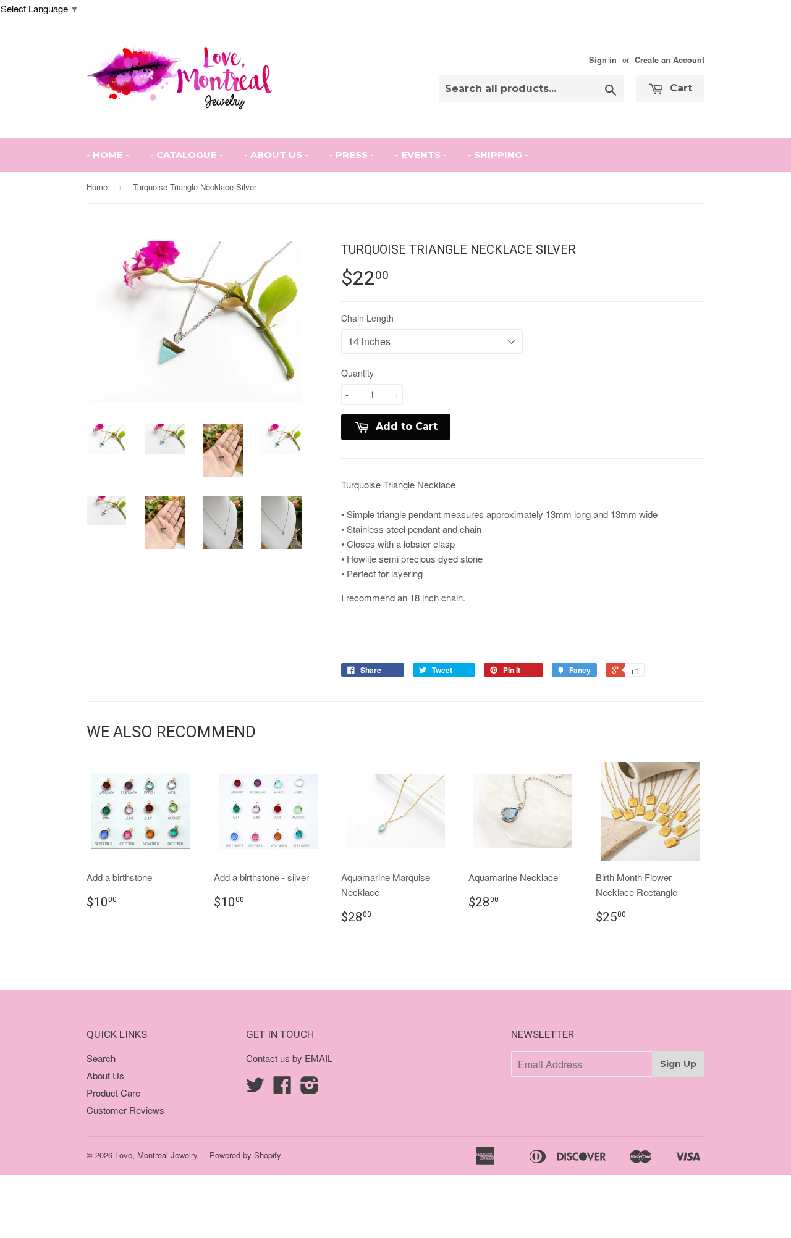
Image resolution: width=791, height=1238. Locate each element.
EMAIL (318, 1058)
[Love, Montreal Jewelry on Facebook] (282, 1088)
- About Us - (276, 155)
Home (97, 187)
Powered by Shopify (245, 1155)
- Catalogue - (186, 155)
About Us (105, 1075)
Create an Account (669, 59)
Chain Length (367, 318)
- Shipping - (498, 155)
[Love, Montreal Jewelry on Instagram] (309, 1088)
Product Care (113, 1092)
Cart (679, 88)
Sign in (603, 59)
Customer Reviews (125, 1109)
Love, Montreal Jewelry (156, 1155)
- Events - (421, 155)
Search (101, 1058)
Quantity (357, 373)
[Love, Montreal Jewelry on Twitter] (255, 1088)
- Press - (351, 155)
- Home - (108, 155)
